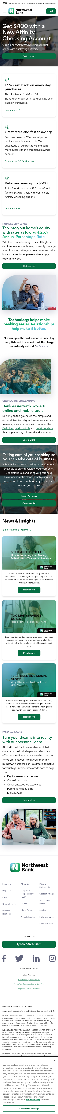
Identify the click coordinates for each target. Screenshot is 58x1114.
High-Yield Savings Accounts (29, 988)
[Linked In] (36, 957)
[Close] (54, 1060)
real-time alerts (44, 428)
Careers (24, 903)
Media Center (27, 910)
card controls (22, 428)
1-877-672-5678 (30, 944)
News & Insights (28, 917)
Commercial (29, 503)
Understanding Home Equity (29, 980)
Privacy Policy (33, 1099)
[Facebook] (4, 957)
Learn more (11, 110)
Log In (51, 11)
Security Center (46, 923)
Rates (4, 897)
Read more (29, 589)
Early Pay (7, 428)
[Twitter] (19, 957)
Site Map (43, 910)
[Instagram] (52, 957)
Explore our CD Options (17, 161)
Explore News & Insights (15, 529)
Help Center (7, 890)
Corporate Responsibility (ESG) (27, 893)
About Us (25, 884)
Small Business (29, 496)
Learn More (29, 439)
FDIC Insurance (46, 917)
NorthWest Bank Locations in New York (29, 984)
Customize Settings (29, 1108)
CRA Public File (9, 904)
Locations (6, 884)
